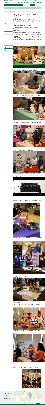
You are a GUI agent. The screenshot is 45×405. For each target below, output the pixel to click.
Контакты (37, 5)
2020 (5, 32)
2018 (5, 38)
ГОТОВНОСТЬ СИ (28, 2)
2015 (5, 47)
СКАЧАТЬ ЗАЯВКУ (23, 2)
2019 (5, 35)
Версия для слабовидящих (38, 0)
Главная (5, 11)
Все (5, 14)
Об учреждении (26, 5)
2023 (5, 23)
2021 (5, 29)
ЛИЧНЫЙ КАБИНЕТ (38, 2)
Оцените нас (38, 402)
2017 (5, 41)
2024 (6, 20)
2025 (5, 17)
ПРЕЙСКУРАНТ (33, 2)
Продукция (15, 5)
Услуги (11, 5)
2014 (5, 50)
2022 (5, 26)
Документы (21, 5)
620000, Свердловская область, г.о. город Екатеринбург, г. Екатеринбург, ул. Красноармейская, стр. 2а (21, 0)
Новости (32, 5)
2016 (5, 44)
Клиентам (6, 5)
